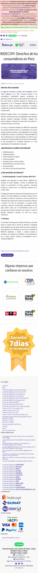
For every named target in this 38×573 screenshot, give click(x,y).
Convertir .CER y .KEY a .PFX (10, 412)
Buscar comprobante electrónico (11, 424)
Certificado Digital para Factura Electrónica (14, 390)
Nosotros (5, 386)
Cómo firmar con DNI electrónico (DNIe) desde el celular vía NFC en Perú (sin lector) (18, 454)
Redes (4, 428)
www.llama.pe (19, 568)
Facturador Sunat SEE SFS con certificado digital (16, 406)
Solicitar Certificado (7, 255)
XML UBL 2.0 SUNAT (8, 422)
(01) (23, 36)
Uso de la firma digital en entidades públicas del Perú (17, 461)
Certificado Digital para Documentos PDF (14, 392)
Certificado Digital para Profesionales (13, 396)
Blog (3, 388)
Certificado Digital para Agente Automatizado (15, 398)
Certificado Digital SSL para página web (13, 400)
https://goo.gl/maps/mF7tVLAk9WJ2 (21, 561)
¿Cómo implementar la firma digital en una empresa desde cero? (18, 440)
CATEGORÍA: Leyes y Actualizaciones (15, 83)
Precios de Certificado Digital (10, 402)
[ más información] (31, 27)
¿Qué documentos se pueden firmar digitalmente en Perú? (17, 451)
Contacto (5, 426)
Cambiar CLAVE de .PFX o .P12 (10, 410)
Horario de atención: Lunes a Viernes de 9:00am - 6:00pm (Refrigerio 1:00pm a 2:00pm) (17, 31)
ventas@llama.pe (7, 39)
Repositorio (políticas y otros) (10, 538)
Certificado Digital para (13, 465)
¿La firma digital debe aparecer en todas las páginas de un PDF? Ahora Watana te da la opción (18, 447)
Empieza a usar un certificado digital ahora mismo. (15, 251)
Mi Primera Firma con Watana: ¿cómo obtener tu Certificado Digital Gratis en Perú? (16, 444)
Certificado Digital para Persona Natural (13, 394)
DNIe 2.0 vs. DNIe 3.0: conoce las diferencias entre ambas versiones (18, 458)
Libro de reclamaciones (8, 430)
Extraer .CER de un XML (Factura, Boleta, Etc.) (15, 414)
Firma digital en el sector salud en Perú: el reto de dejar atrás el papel (18, 437)
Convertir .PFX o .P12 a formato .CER (12, 408)
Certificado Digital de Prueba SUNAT (12, 404)
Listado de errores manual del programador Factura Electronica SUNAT (16, 417)
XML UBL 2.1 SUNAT (8, 420)
